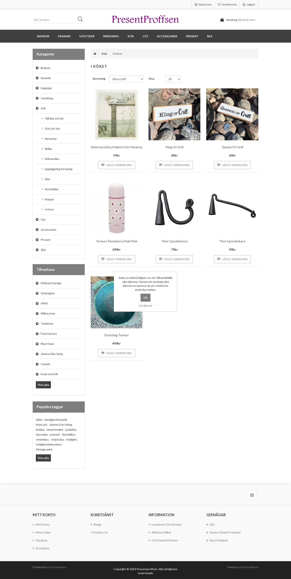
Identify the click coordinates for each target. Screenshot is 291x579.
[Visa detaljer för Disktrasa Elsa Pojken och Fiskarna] (117, 114)
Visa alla (43, 384)
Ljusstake (42, 434)
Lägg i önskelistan (116, 135)
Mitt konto (43, 524)
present (55, 434)
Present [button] (192, 36)
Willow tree (48, 313)
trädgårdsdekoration (49, 444)
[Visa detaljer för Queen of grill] (232, 114)
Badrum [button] (43, 36)
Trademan (47, 323)
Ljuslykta (71, 429)
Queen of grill (232, 147)
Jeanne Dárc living (52, 353)
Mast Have (47, 343)
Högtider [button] (86, 36)
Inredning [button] (111, 36)
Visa (151, 78)
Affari (44, 303)
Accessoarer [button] (167, 36)
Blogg (97, 524)
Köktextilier (52, 159)
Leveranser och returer (167, 524)
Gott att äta (52, 128)
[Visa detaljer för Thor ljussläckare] (174, 208)
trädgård (71, 439)
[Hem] (95, 53)
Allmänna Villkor (161, 532)
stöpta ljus (58, 439)
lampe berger (55, 429)
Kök (43, 108)
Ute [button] (145, 36)
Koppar (49, 199)
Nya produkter (219, 540)
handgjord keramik (56, 419)
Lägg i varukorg (119, 165)
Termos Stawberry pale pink (116, 241)
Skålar (48, 148)
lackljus (40, 429)
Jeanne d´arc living (60, 424)
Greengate (47, 293)
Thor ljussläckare (174, 241)
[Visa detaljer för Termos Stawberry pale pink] (117, 208)
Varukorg (41, 540)
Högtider (46, 88)
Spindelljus (69, 434)
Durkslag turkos (116, 335)
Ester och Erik (49, 374)
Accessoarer (48, 229)
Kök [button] (131, 36)
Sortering (99, 78)
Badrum (45, 68)
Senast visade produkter (225, 532)
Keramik (46, 78)
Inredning (47, 98)
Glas (47, 179)
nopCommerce (57, 567)
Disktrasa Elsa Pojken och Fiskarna (116, 147)
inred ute (42, 424)
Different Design (51, 283)
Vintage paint (44, 449)
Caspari (45, 364)
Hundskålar (52, 189)
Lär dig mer (145, 305)
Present (46, 239)
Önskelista (42, 548)
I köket (49, 209)
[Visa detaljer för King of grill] (174, 114)
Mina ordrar (43, 532)
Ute (43, 219)
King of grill (174, 147)
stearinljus (42, 439)
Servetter (51, 138)
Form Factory (49, 333)
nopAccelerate (249, 567)
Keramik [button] (64, 36)
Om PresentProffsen (165, 540)
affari (39, 419)
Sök (82, 19)
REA (209, 36)
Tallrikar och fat (54, 118)
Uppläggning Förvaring (58, 169)
